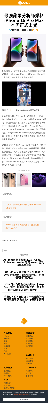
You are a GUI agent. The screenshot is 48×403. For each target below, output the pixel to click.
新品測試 (7, 373)
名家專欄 (29, 376)
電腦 (5, 341)
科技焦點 (8, 333)
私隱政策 (7, 383)
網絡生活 (30, 333)
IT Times (31, 368)
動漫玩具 (29, 363)
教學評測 (8, 368)
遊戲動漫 (30, 355)
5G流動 (6, 338)
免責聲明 (7, 386)
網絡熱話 (29, 336)
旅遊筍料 (29, 344)
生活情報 (29, 338)
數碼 (5, 344)
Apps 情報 (8, 376)
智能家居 (7, 346)
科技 (5, 250)
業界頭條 (29, 371)
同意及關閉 (24, 400)
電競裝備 (29, 361)
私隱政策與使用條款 (21, 394)
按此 (10, 110)
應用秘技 (7, 371)
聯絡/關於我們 (9, 388)
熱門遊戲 (29, 358)
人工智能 (7, 354)
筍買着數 (29, 341)
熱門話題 (29, 346)
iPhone (6, 336)
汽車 (5, 351)
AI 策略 (28, 373)
